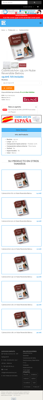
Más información (17, 395)
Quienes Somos (27, 353)
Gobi (34, 382)
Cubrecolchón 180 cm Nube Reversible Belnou (17, 332)
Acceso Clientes (27, 6)
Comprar (9, 88)
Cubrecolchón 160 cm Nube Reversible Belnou (17, 305)
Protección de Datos (11, 375)
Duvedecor (27, 382)
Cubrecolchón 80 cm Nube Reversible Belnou (17, 193)
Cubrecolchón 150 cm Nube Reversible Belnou (17, 277)
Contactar (26, 365)
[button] (35, 2)
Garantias (26, 355)
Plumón (26, 374)
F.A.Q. (24, 362)
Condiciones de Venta (29, 358)
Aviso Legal (26, 370)
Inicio (3, 30)
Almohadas (27, 387)
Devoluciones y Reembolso (31, 360)
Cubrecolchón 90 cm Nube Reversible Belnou (17, 221)
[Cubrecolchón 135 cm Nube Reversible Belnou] (21, 46)
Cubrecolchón (23, 30)
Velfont (33, 378)
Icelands (26, 378)
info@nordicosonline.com (9, 372)
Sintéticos (34, 374)
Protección (11, 30)
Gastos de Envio (27, 367)
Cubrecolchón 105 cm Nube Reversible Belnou (17, 249)
